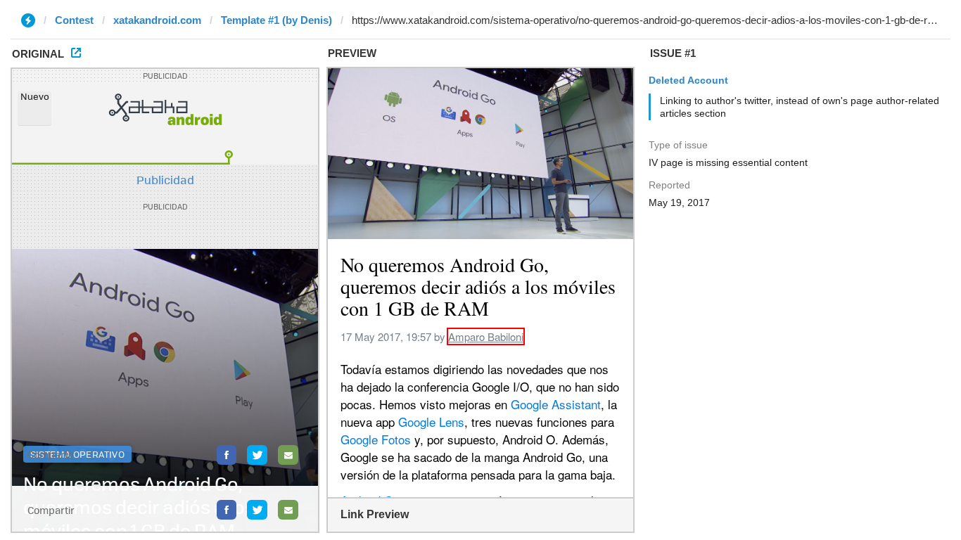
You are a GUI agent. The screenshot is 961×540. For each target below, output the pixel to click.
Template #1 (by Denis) (276, 20)
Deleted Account (688, 80)
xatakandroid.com (157, 20)
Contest (74, 20)
